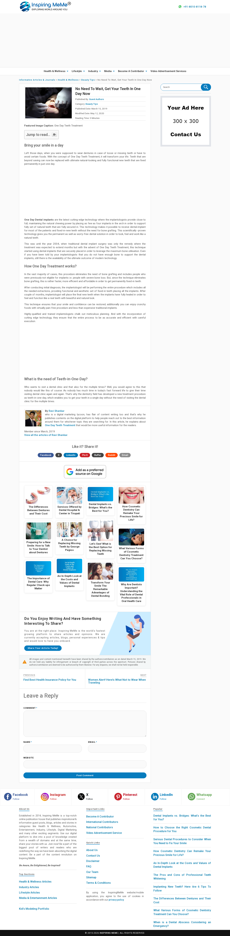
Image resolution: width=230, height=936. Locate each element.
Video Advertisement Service (104, 832)
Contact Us (93, 855)
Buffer (97, 455)
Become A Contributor (131, 71)
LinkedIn (70, 455)
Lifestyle (77, 71)
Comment (30, 708)
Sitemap (91, 877)
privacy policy (116, 899)
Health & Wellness (54, 71)
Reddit (111, 455)
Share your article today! (43, 648)
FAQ (88, 866)
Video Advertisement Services (168, 71)
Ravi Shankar (56, 410)
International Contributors (102, 822)
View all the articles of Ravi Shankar (46, 435)
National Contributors (99, 827)
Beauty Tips (92, 104)
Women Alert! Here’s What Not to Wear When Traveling (117, 681)
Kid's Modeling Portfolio (34, 908)
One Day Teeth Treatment (60, 425)
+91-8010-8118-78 (194, 6)
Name (27, 742)
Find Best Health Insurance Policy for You (49, 679)
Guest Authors (96, 99)
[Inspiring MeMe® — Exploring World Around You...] (45, 6)
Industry (93, 71)
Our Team (92, 872)
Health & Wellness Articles (35, 881)
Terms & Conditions (98, 882)
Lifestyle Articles (29, 892)
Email (125, 455)
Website (28, 758)
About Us (92, 850)
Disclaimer (93, 861)
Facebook (45, 455)
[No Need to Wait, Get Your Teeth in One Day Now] (48, 102)
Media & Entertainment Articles (38, 898)
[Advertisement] (115, 40)
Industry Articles (29, 887)
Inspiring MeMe (109, 933)
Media (108, 71)
